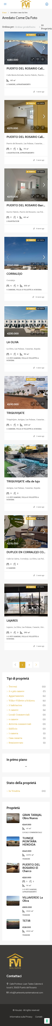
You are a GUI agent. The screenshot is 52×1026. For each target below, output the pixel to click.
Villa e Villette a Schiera (22, 700)
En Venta (40, 35)
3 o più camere (16, 691)
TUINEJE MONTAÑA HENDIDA (29, 841)
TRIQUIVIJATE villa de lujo (23, 481)
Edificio (13, 728)
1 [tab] (27, 767)
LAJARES (12, 620)
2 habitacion (15, 705)
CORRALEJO (14, 273)
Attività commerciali (20, 724)
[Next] (36, 665)
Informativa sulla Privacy (21, 1017)
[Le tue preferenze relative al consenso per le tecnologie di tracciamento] (47, 1021)
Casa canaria (15, 738)
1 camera (13, 733)
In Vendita (31, 35)
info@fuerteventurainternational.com (26, 992)
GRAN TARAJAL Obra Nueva (32, 816)
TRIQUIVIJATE (15, 413)
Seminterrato (16, 742)
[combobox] (28, 27)
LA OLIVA (12, 342)
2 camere (13, 710)
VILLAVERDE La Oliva (32, 899)
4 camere (13, 719)
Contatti (38, 1017)
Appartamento (16, 696)
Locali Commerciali (19, 714)
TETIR (26, 920)
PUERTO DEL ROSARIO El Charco (31, 868)
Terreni (13, 686)
